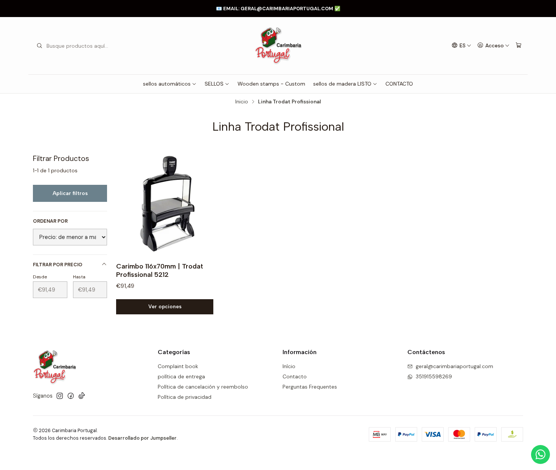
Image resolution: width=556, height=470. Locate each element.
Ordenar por (50, 221)
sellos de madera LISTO (342, 83)
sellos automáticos (167, 83)
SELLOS (214, 83)
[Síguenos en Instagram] (60, 396)
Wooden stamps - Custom (271, 83)
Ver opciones (165, 306)
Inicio (241, 102)
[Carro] (518, 45)
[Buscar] (39, 45)
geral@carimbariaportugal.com (454, 366)
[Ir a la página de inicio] (278, 45)
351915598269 (434, 376)
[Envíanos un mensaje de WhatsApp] (540, 454)
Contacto (295, 376)
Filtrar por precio (57, 264)
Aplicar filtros (70, 193)
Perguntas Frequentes (310, 386)
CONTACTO (399, 83)
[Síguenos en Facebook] (71, 396)
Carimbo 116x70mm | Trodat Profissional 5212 (159, 270)
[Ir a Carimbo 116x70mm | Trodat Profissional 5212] (167, 205)
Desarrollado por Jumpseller (142, 438)
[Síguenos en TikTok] (81, 396)
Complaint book (178, 366)
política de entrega (181, 376)
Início (289, 366)
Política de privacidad (184, 396)
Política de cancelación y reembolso (203, 386)
